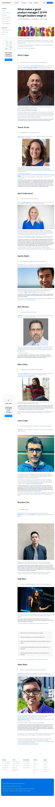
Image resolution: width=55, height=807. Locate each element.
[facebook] (44, 787)
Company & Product (6, 12)
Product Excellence (6, 19)
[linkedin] (52, 787)
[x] (48, 787)
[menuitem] (17, 3)
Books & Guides (5, 32)
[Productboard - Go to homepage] (6, 2)
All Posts (3, 10)
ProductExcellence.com (7, 29)
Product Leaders (5, 21)
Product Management (6, 23)
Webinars (4, 34)
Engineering (4, 15)
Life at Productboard (6, 17)
